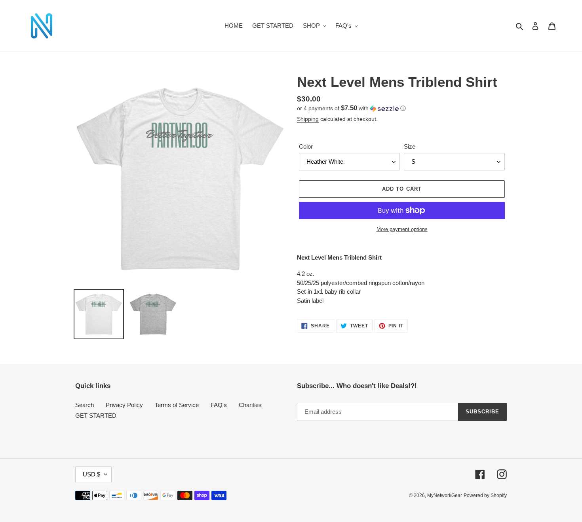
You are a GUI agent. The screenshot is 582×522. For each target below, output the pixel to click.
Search (84, 405)
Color (306, 146)
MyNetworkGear (444, 495)
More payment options (402, 229)
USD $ (91, 474)
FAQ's (219, 405)
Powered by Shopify (485, 495)
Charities (250, 405)
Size (409, 146)
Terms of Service (177, 405)
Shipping (308, 119)
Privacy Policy (124, 405)
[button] (351, 108)
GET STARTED (95, 415)
